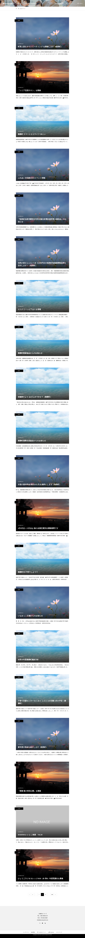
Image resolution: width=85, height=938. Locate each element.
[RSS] (45, 923)
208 (52, 894)
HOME (56, 3)
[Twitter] (40, 923)
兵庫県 (19, 64)
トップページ (26, 932)
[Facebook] (42, 923)
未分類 (19, 808)
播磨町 (19, 326)
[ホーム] (16, 8)
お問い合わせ (79, 3)
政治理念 (62, 3)
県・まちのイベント (70, 3)
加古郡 (19, 283)
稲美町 (19, 20)
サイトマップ (59, 932)
